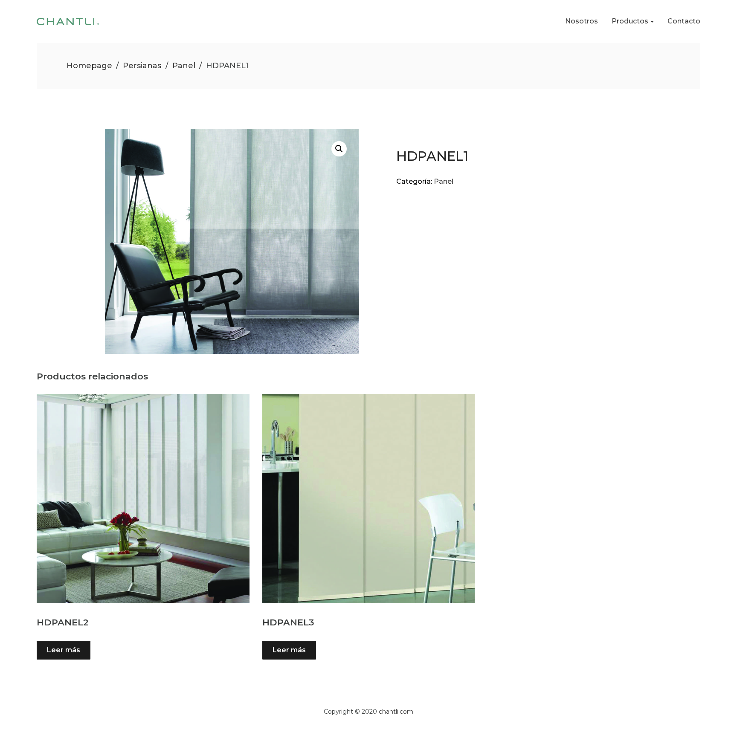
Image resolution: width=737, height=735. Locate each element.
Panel (183, 65)
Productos (630, 21)
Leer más (63, 650)
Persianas (142, 65)
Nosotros (581, 21)
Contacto (683, 21)
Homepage (89, 65)
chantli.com (396, 711)
